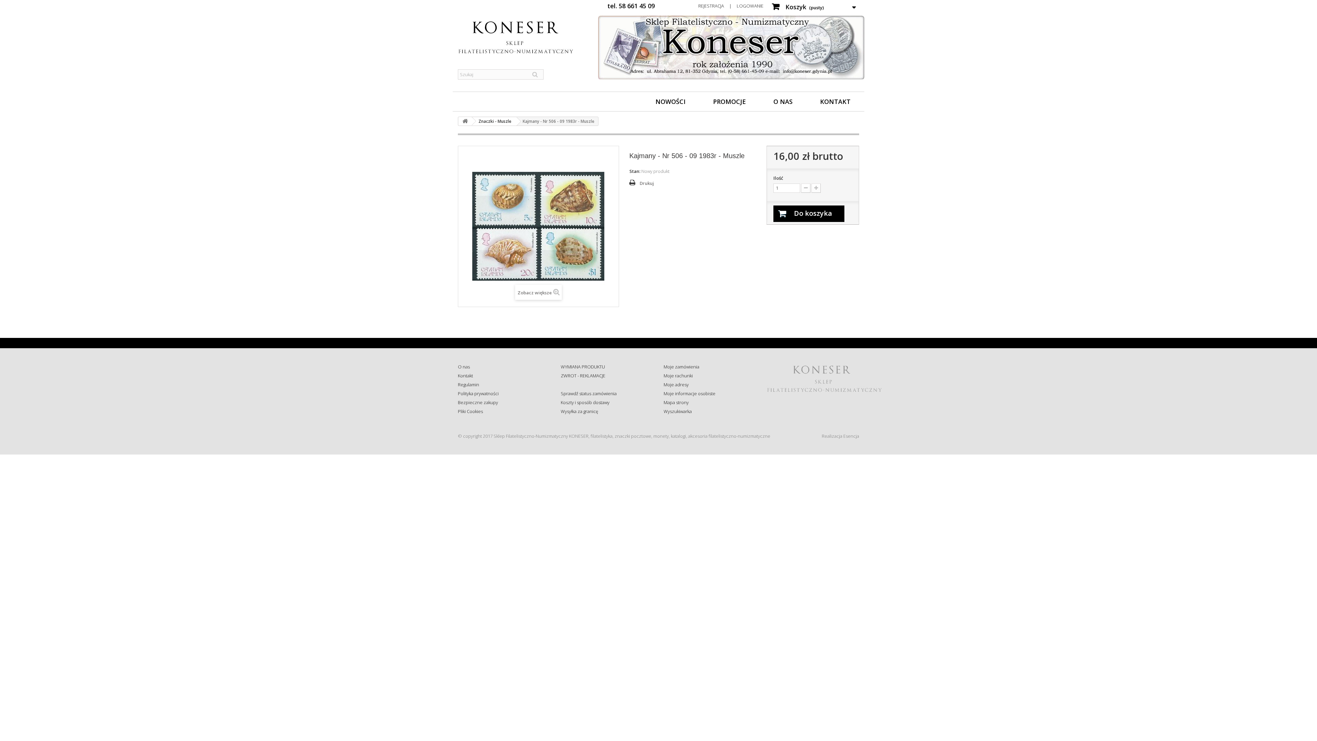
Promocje (729, 101)
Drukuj (647, 183)
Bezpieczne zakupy (478, 402)
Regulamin (468, 384)
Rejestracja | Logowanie (730, 6)
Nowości (670, 101)
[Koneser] (521, 37)
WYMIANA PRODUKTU (583, 367)
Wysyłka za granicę (579, 411)
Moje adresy (676, 384)
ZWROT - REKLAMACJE (583, 376)
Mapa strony (676, 402)
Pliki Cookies (470, 411)
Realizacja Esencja (840, 436)
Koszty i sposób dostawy (585, 402)
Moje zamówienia (681, 367)
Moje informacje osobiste (689, 393)
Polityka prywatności (478, 393)
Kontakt (835, 101)
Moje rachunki (678, 376)
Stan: (634, 171)
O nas (783, 101)
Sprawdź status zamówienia (589, 393)
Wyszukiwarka (678, 411)
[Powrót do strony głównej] (465, 121)
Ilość (778, 178)
